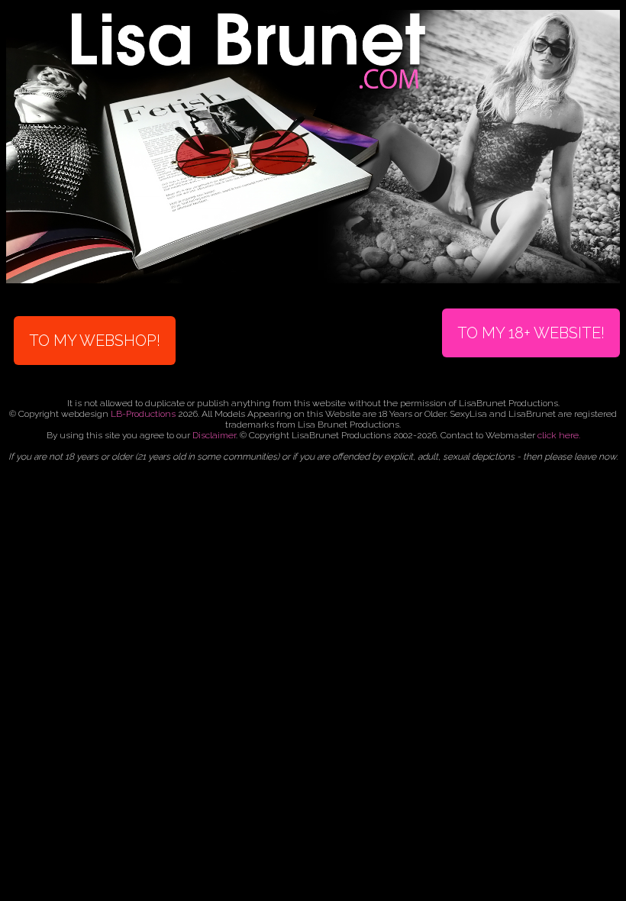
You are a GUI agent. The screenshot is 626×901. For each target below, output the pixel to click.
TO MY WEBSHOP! (94, 340)
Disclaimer (214, 435)
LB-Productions (143, 414)
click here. (558, 435)
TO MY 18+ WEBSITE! (531, 333)
